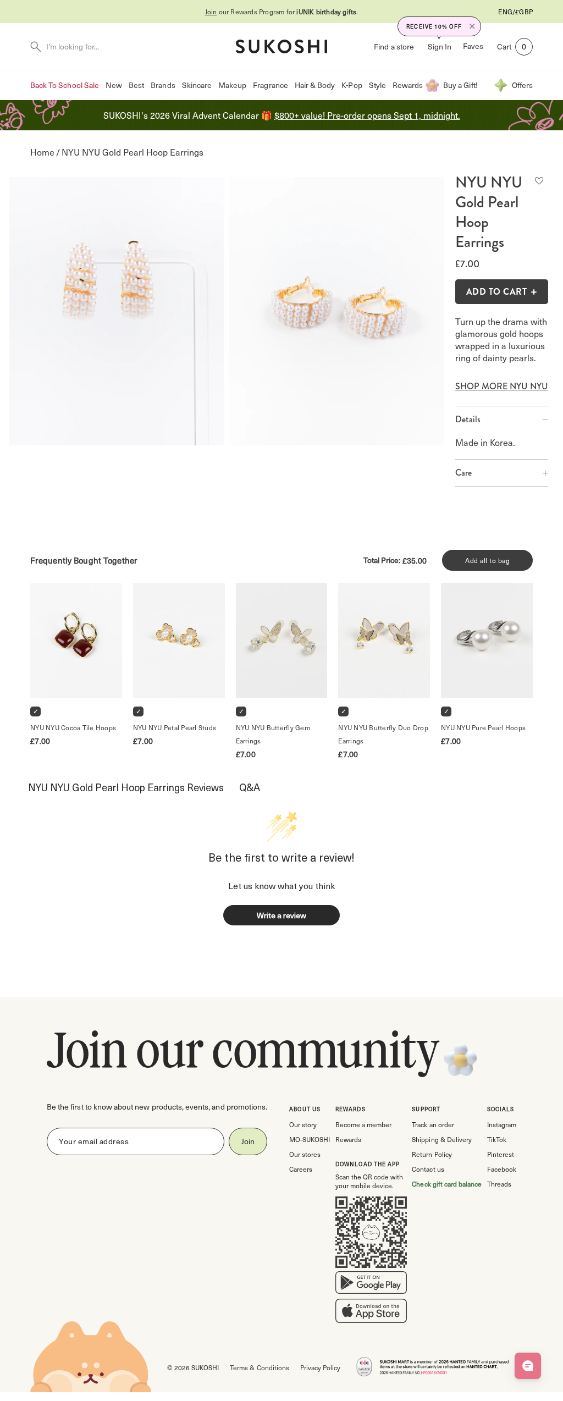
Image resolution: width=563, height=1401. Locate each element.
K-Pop (351, 85)
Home (42, 152)
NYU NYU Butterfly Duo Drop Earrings (384, 734)
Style (377, 85)
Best (136, 85)
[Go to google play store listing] (371, 1285)
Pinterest (500, 1154)
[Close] (472, 26)
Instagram (501, 1124)
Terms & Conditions (259, 1367)
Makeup (232, 85)
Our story (303, 1124)
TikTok (496, 1139)
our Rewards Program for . (281, 11)
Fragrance (270, 85)
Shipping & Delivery (441, 1139)
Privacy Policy (320, 1367)
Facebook (501, 1169)
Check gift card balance (447, 1184)
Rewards (408, 85)
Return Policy (431, 1154)
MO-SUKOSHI (309, 1139)
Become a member (363, 1124)
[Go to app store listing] (371, 1313)
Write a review (281, 915)
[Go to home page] (281, 46)
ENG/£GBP (515, 11)
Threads (499, 1184)
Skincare (197, 85)
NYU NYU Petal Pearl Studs (174, 727)
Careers (300, 1169)
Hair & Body (315, 85)
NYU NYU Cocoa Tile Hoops (73, 727)
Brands (163, 85)
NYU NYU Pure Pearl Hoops (483, 727)
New (114, 85)
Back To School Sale (64, 85)
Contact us (428, 1169)
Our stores (305, 1154)
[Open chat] (528, 1366)
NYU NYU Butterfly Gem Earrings (274, 734)
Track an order (433, 1124)
